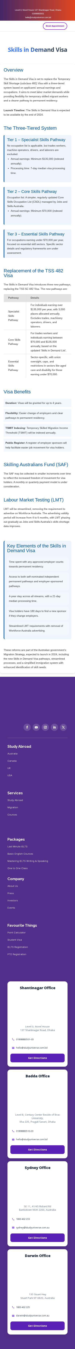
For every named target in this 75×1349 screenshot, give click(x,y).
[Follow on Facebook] (27, 727)
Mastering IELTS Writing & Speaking (27, 860)
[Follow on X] (63, 727)
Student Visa (14, 939)
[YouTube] (44, 4)
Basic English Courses (20, 853)
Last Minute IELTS (17, 846)
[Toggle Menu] (70, 26)
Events (11, 907)
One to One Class (17, 868)
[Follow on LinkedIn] (54, 727)
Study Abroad (15, 800)
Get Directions (37, 1058)
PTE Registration (16, 954)
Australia (12, 753)
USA (9, 775)
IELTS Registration (17, 947)
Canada (12, 760)
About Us (12, 885)
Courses (12, 814)
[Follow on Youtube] (36, 727)
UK (9, 768)
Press (10, 893)
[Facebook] (30, 4)
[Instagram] (37, 4)
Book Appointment (55, 26)
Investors (12, 900)
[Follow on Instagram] (45, 727)
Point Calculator (16, 932)
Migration (12, 807)
